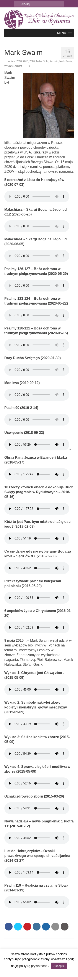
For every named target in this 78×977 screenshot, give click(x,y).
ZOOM (18, 66)
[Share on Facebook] (9, 926)
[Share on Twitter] (18, 926)
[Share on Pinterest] (27, 926)
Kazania (54, 61)
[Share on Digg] (46, 926)
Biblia (45, 61)
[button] (61, 33)
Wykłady (8, 66)
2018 (19, 61)
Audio (39, 61)
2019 (25, 61)
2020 (32, 61)
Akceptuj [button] (59, 966)
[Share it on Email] (55, 926)
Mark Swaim (65, 61)
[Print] (64, 926)
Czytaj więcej (39, 972)
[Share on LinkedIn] (37, 926)
